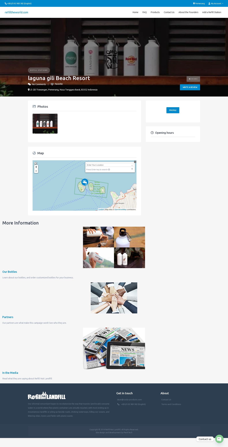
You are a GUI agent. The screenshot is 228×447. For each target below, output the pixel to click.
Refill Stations (39, 70)
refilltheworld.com (16, 12)
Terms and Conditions (171, 404)
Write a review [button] (190, 87)
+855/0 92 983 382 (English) (133, 404)
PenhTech (128, 432)
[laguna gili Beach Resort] (84, 182)
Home (135, 12)
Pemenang (200, 3)
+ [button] (36, 166)
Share (194, 79)
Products (155, 12)
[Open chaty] (219, 439)
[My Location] (109, 169)
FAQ (144, 12)
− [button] (36, 171)
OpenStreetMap (120, 209)
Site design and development (108, 432)
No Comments (39, 84)
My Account (216, 3)
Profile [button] (173, 110)
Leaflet (101, 209)
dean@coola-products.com (129, 399)
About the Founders (188, 12)
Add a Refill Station (211, 12)
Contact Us (169, 12)
